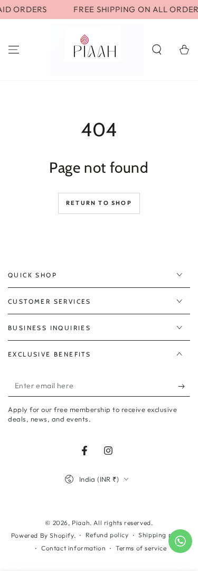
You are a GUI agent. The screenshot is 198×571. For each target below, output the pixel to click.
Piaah (81, 523)
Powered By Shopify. (43, 535)
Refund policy (107, 535)
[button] (157, 50)
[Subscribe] (184, 386)
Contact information (73, 548)
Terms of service (141, 548)
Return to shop (99, 203)
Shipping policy (162, 535)
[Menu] (13, 50)
